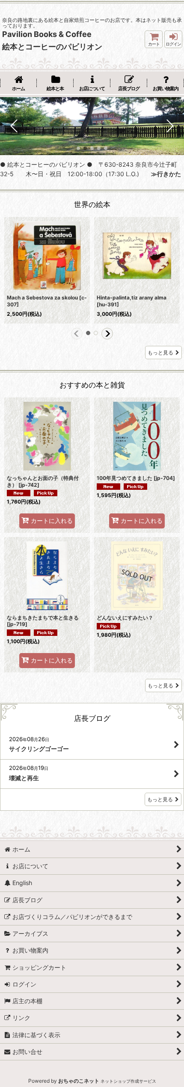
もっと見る (160, 352)
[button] (14, 126)
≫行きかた (163, 173)
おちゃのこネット (78, 1081)
